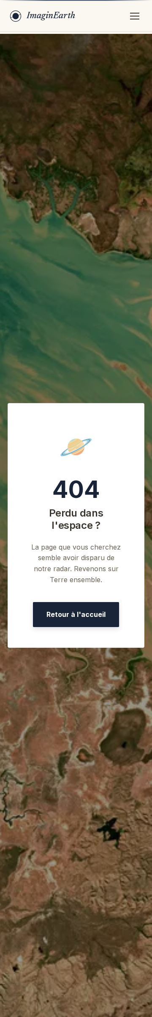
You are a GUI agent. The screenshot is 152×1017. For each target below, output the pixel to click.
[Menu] (135, 16)
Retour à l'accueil (76, 614)
